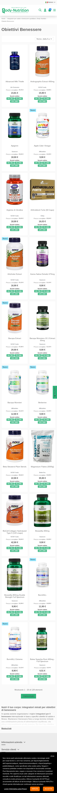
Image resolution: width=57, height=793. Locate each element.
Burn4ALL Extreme (15, 659)
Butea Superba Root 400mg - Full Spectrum (42, 660)
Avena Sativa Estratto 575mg (42, 274)
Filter (55, 391)
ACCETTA (48, 789)
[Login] (45, 10)
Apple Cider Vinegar (42, 146)
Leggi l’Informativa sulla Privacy (15, 789)
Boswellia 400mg (42, 531)
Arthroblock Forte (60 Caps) (42, 210)
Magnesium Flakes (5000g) (42, 467)
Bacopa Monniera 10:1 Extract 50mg (42, 339)
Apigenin (14, 146)
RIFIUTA (35, 789)
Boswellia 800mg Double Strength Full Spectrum (14, 596)
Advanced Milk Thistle (14, 81)
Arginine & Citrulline (14, 210)
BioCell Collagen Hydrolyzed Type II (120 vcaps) (15, 532)
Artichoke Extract (15, 274)
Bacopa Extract (14, 338)
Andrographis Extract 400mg (42, 81)
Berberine (42, 402)
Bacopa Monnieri (15, 402)
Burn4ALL (42, 595)
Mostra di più (6, 728)
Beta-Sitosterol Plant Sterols (14, 467)
